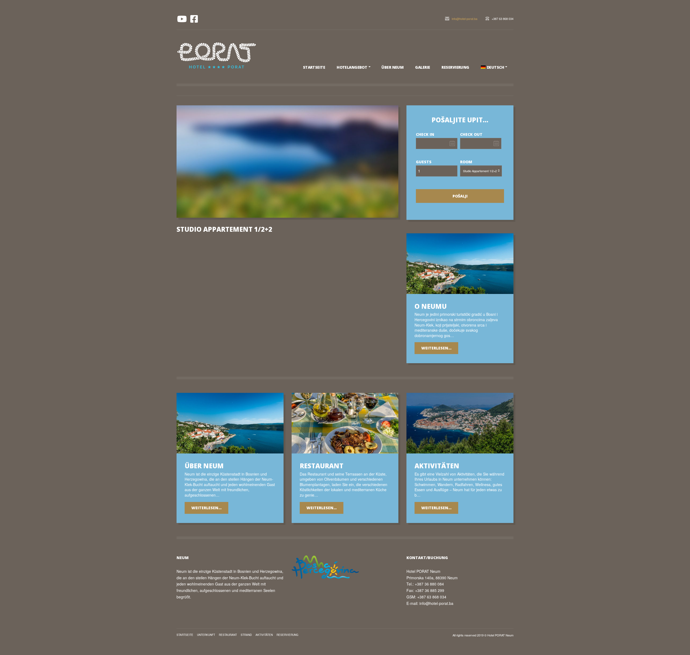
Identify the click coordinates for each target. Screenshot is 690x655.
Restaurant (228, 635)
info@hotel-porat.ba (464, 18)
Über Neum (392, 67)
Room (466, 161)
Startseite (314, 67)
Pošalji (460, 196)
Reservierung (455, 67)
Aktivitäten (264, 635)
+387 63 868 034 (502, 18)
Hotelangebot (352, 67)
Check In (425, 134)
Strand (246, 635)
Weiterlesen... (436, 348)
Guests (424, 161)
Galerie (422, 67)
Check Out (471, 134)
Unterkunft (206, 635)
